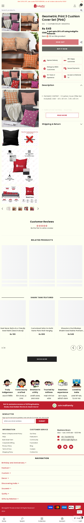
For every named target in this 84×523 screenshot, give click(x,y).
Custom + (6, 473)
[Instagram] (65, 447)
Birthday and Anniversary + (14, 463)
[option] (8, 208)
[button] (2, 208)
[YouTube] (71, 447)
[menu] (3, 5)
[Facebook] (59, 447)
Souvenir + (6, 488)
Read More (62, 115)
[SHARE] (80, 42)
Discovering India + (10, 483)
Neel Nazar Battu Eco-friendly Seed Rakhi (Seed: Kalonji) (13, 329)
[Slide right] (79, 347)
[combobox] (40, 10)
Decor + (5, 478)
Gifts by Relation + (10, 499)
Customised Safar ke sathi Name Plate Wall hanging (42, 329)
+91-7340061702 (67, 437)
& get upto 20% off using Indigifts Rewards (60, 32)
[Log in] (75, 6)
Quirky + (5, 493)
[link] (14, 281)
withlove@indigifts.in (69, 440)
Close (82, 1)
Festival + (6, 468)
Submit (42, 421)
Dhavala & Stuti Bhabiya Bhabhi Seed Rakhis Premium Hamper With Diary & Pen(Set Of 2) (71, 329)
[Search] (42, 10)
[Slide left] (73, 347)
